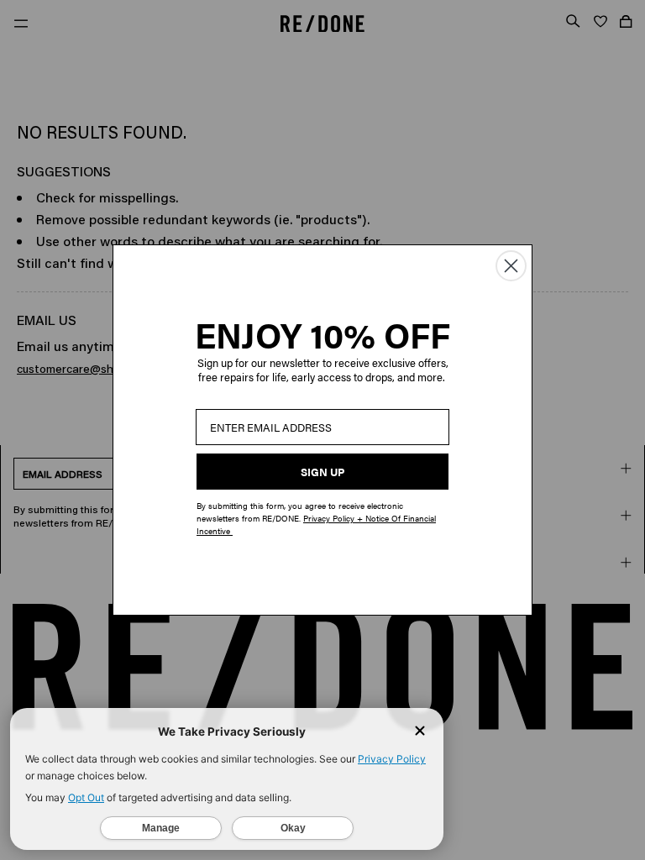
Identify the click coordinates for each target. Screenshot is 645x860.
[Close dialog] (511, 266)
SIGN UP (322, 472)
